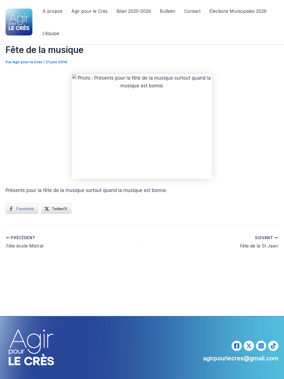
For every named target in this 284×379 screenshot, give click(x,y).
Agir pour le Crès (89, 11)
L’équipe (50, 33)
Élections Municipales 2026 (238, 11)
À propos (52, 11)
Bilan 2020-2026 (133, 11)
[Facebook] (237, 346)
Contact (192, 11)
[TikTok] (273, 346)
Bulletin (167, 11)
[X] (249, 346)
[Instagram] (261, 346)
